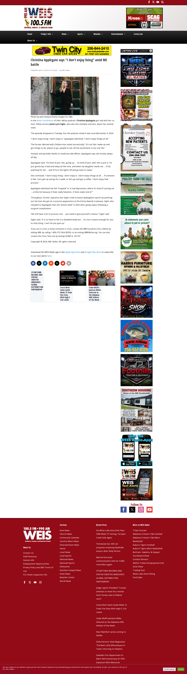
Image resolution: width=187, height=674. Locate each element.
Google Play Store (93, 252)
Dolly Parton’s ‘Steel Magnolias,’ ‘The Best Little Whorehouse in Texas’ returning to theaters (111, 645)
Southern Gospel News (70, 570)
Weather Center (67, 577)
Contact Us (28, 553)
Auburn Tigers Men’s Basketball (147, 548)
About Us (31, 40)
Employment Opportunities (36, 563)
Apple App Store (72, 252)
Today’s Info (46, 34)
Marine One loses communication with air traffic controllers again (110, 561)
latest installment (45, 120)
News (64, 34)
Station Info (28, 560)
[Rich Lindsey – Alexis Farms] (137, 194)
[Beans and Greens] (137, 104)
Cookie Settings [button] (169, 669)
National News (66, 559)
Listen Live (138, 34)
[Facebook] (149, 2)
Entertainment (117, 34)
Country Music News (69, 541)
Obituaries (65, 566)
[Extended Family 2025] (137, 233)
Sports (80, 34)
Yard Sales (137, 577)
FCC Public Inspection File (35, 574)
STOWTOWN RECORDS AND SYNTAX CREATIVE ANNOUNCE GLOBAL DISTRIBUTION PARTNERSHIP (37, 281)
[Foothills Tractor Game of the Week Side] (137, 370)
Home (29, 34)
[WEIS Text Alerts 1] (137, 484)
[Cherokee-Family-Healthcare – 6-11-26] (137, 147)
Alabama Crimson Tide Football (147, 534)
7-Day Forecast (140, 530)
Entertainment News (69, 545)
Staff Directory (30, 556)
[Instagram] (40, 582)
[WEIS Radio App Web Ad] (137, 450)
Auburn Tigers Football (144, 545)
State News (65, 573)
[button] (162, 2)
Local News (65, 552)
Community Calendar (69, 537)
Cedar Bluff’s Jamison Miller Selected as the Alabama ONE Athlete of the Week (95, 293)
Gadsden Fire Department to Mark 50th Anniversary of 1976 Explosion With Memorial (110, 659)
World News (65, 581)
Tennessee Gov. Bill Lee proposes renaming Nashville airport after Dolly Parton (110, 547)
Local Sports (65, 555)
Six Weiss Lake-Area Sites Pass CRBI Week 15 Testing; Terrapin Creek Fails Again (111, 534)
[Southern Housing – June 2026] (137, 410)
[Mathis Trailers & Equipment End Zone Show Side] (137, 70)
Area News (65, 530)
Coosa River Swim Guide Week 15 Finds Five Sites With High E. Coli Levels (66, 293)
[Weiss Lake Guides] (137, 335)
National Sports (67, 563)
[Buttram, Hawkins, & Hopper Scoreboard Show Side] (137, 301)
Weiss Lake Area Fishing (144, 573)
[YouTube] (157, 2)
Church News (66, 534)
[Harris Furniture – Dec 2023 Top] (137, 267)
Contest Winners (140, 559)
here (49, 255)
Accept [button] (181, 669)
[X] (153, 2)
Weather (97, 34)
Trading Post (139, 570)
